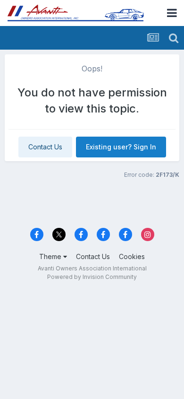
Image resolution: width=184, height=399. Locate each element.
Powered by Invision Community (92, 276)
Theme (51, 256)
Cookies (132, 256)
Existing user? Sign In (121, 147)
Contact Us (45, 147)
